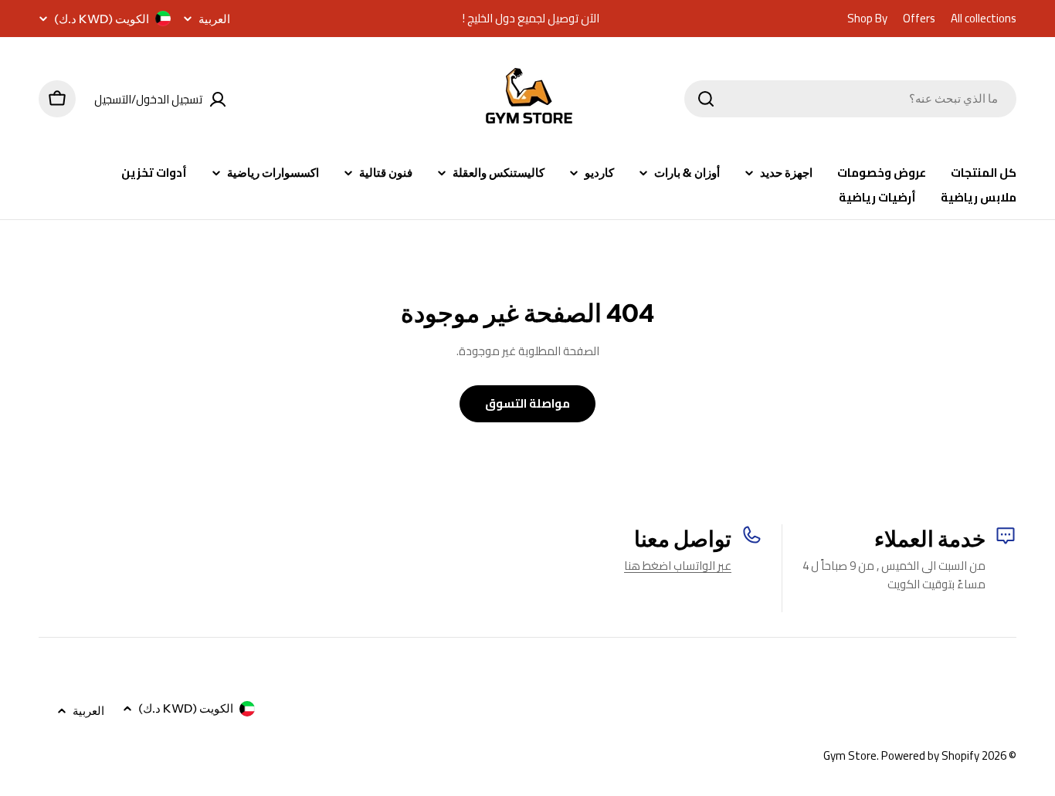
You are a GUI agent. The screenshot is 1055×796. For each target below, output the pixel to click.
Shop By (867, 18)
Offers (919, 18)
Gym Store (850, 755)
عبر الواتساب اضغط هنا (677, 565)
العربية (214, 19)
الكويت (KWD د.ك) (101, 19)
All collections (983, 18)
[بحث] (706, 99)
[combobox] (850, 98)
